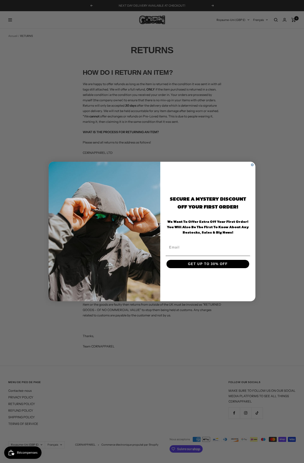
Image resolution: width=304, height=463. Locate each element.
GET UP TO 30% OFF (208, 264)
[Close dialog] (252, 165)
